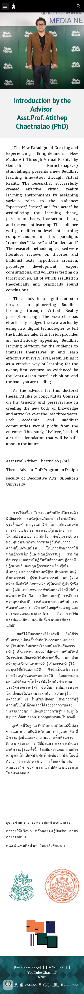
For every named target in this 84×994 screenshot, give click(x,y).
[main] (42, 113)
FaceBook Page (27, 967)
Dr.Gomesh (56, 967)
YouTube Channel (42, 973)
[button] (5, 6)
